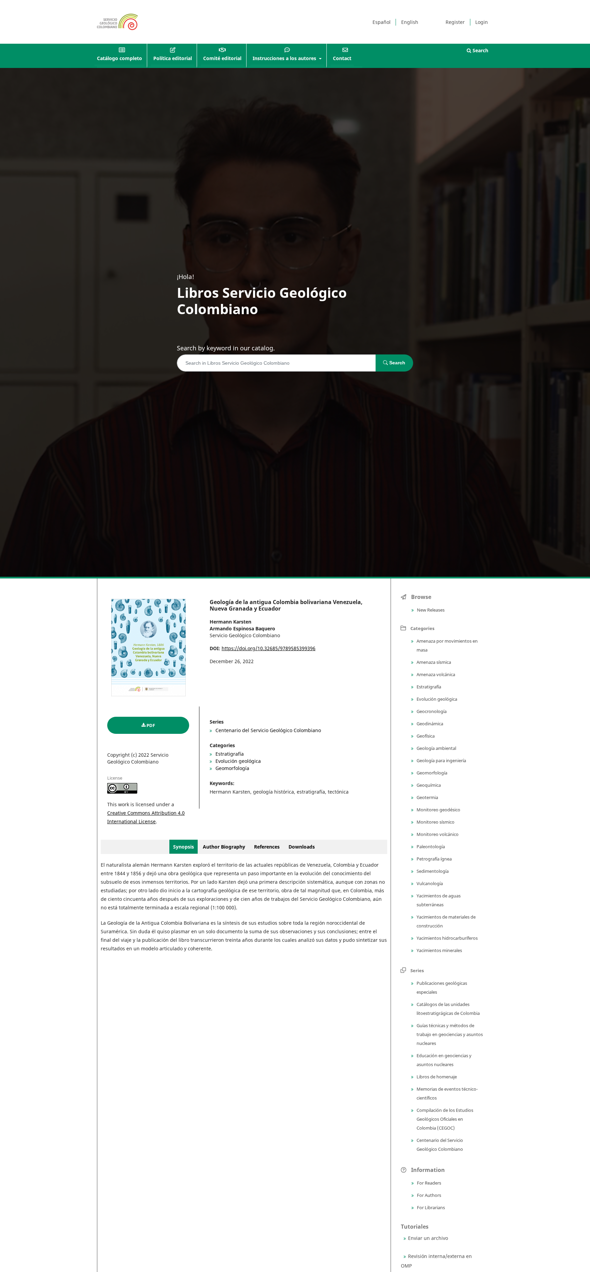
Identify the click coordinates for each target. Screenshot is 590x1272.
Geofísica (425, 736)
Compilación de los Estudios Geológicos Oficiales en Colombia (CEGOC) (444, 1119)
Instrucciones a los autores (285, 58)
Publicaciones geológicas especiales (441, 987)
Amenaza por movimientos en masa (447, 645)
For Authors (428, 1195)
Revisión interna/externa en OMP (436, 1261)
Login (481, 22)
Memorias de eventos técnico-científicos (447, 1093)
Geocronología (431, 711)
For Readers (428, 1183)
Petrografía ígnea (434, 859)
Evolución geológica (237, 761)
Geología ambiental (436, 748)
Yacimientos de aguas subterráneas (438, 900)
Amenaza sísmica (433, 662)
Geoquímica (428, 785)
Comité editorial (222, 58)
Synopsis (183, 846)
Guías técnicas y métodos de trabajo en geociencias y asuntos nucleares (449, 1034)
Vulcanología (429, 883)
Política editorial (172, 58)
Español (382, 22)
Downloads (302, 846)
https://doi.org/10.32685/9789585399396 (268, 648)
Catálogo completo (119, 58)
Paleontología (430, 846)
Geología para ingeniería (441, 760)
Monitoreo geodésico (438, 810)
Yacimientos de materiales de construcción (446, 921)
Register (455, 22)
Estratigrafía (229, 754)
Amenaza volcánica (435, 674)
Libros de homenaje (436, 1077)
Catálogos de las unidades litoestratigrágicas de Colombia (448, 1008)
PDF (150, 725)
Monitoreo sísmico (435, 822)
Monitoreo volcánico (437, 834)
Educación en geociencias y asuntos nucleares (444, 1059)
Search (479, 50)
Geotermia (427, 797)
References (267, 846)
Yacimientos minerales (439, 950)
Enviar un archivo (428, 1238)
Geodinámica (429, 724)
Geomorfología (231, 768)
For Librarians (430, 1207)
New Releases (430, 610)
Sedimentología (432, 871)
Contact (342, 58)
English (409, 22)
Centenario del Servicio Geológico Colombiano (267, 730)
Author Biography (225, 846)
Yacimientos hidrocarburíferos (447, 938)
